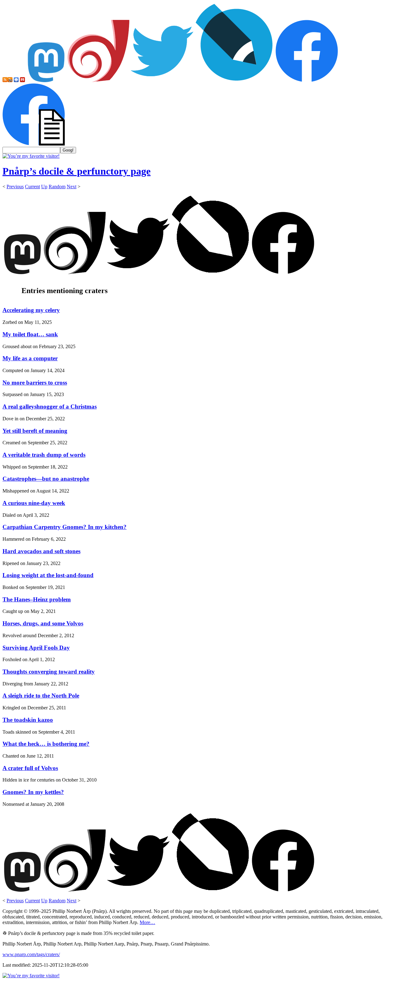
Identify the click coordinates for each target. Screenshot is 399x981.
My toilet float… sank (30, 334)
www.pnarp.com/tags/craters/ (31, 954)
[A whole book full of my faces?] (307, 80)
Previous (15, 186)
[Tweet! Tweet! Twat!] (162, 80)
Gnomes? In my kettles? (33, 792)
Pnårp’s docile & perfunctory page (76, 171)
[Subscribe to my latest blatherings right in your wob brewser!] (9, 80)
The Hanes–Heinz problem (36, 599)
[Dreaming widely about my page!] (98, 80)
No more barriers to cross (34, 382)
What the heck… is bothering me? (45, 743)
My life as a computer (30, 358)
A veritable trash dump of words (43, 454)
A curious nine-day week (33, 503)
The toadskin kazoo (27, 720)
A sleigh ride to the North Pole (40, 695)
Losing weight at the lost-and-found (48, 575)
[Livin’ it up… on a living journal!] (234, 80)
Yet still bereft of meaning (34, 430)
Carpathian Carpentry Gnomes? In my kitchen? (64, 527)
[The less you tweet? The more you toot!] (46, 80)
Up (44, 186)
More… (147, 922)
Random (57, 186)
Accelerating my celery (31, 310)
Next (71, 186)
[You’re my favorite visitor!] (31, 156)
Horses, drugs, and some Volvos (42, 623)
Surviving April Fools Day (36, 647)
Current (32, 186)
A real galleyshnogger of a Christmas (49, 406)
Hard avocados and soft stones (41, 551)
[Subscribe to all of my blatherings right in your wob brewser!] (4, 80)
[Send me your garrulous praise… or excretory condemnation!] (22, 80)
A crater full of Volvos (30, 768)
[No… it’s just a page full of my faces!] (33, 144)
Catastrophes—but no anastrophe (45, 478)
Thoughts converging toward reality (48, 671)
